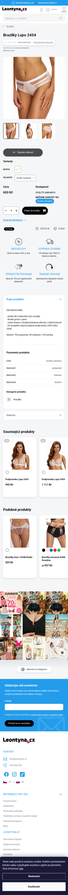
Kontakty (7, 854)
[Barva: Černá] (43, 550)
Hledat (61, 18)
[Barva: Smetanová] (47, 550)
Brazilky (17, 399)
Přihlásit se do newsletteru (19, 723)
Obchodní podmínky (13, 811)
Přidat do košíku (32, 210)
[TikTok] (22, 773)
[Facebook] (6, 773)
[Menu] (64, 10)
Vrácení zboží (9, 801)
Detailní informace (13, 220)
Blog (5, 826)
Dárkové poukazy (11, 844)
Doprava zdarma (11, 849)
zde (21, 868)
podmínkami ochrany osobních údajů (47, 715)
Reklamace (8, 806)
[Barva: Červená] (55, 550)
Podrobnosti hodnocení (43, 42)
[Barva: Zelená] (58, 550)
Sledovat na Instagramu (37, 669)
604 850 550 (15, 765)
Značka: (8, 50)
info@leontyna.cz (18, 759)
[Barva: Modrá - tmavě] (51, 550)
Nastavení (34, 876)
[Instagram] (14, 773)
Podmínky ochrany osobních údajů (20, 816)
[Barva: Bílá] (7, 472)
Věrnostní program (12, 821)
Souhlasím (34, 886)
